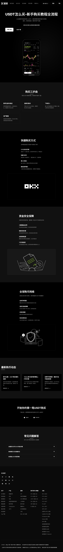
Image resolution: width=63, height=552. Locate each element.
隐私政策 (3, 504)
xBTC (10, 509)
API (21, 494)
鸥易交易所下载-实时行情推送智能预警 (49, 547)
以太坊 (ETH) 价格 (46, 514)
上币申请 (22, 501)
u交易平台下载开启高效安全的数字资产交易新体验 (11, 547)
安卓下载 (19, 29)
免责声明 (3, 506)
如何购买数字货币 (46, 524)
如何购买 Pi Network (46, 534)
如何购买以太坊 (45, 529)
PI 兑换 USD (33, 506)
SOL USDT (44, 506)
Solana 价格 (44, 519)
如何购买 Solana (45, 531)
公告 (21, 511)
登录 (53, 3)
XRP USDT (44, 509)
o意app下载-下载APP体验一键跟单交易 (13, 544)
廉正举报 (3, 509)
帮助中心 (36, 3)
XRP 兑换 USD (34, 504)
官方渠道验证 (23, 509)
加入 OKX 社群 (23, 514)
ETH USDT (44, 501)
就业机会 (3, 496)
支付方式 (18, 3)
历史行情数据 (23, 496)
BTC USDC (44, 494)
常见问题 (30, 3)
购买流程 (12, 3)
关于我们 (3, 494)
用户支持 (22, 504)
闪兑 (10, 496)
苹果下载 (9, 29)
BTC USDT (44, 499)
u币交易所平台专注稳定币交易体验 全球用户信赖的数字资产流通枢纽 (35, 544)
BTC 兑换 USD (34, 494)
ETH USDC (44, 496)
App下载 (3, 514)
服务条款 (3, 501)
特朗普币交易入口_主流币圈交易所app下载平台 (32, 547)
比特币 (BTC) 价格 (46, 511)
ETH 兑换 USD (34, 496)
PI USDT (44, 504)
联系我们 (3, 499)
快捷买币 (11, 494)
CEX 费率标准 (23, 499)
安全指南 (24, 3)
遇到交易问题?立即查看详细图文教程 (31, 25)
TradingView (12, 506)
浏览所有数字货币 (13, 501)
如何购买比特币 (45, 526)
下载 (59, 3)
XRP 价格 (44, 521)
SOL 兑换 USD (34, 501)
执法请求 (3, 511)
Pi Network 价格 (46, 516)
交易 (10, 499)
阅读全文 (5, 388)
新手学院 (11, 504)
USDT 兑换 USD (34, 499)
